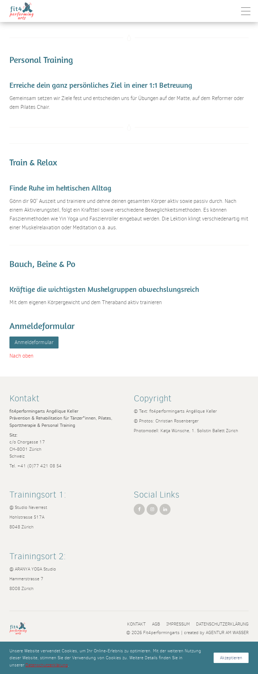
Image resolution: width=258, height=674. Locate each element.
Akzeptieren (231, 657)
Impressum (178, 624)
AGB (156, 624)
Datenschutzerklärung (222, 624)
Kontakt (136, 624)
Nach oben (21, 355)
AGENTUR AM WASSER (227, 632)
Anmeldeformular (33, 342)
